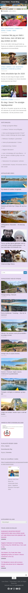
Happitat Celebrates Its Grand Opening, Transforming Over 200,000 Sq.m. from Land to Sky (13, 545)
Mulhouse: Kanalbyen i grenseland (12, 138)
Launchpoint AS (19, 585)
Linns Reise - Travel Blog (10, 2)
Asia (2, 28)
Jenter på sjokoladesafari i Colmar (12, 142)
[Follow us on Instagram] (14, 589)
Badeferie (19, 67)
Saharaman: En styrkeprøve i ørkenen (13, 161)
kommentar (18, 28)
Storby (8, 30)
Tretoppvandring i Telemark (8, 295)
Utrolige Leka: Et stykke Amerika (10, 353)
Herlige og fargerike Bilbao (9, 125)
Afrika (3, 67)
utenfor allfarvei (14, 69)
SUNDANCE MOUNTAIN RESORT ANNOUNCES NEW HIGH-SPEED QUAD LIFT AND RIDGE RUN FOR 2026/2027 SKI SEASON (13, 534)
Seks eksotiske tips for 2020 (13, 74)
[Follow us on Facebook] (9, 589)
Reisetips (4, 69)
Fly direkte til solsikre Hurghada (11, 189)
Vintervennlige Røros (8, 264)
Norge (3, 30)
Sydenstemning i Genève (9, 146)
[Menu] (26, 2)
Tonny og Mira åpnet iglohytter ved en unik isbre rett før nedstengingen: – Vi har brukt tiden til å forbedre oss (13, 245)
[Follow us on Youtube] (17, 589)
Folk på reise (9, 28)
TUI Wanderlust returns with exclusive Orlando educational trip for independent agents (12, 564)
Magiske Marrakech (8, 149)
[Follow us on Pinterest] (19, 589)
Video (14, 30)
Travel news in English (9, 528)
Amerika (9, 67)
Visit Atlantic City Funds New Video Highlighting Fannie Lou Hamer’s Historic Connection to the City (12, 554)
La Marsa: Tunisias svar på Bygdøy (12, 129)
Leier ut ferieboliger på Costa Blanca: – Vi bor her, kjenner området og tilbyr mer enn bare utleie (13, 155)
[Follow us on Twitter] (11, 589)
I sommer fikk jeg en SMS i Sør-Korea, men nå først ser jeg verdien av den (12, 38)
